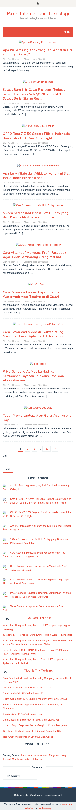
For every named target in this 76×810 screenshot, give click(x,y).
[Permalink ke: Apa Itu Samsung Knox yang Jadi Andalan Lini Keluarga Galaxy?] (38, 43)
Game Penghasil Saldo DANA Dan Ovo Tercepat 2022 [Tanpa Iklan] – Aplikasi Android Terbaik (35, 651)
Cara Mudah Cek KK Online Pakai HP (23, 693)
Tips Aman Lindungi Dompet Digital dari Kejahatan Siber (33, 731)
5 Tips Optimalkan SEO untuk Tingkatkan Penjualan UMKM (35, 699)
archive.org (45, 808)
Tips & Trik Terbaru (38, 670)
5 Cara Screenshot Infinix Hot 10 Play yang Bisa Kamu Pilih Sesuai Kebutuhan (35, 215)
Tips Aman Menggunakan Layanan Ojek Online (28, 736)
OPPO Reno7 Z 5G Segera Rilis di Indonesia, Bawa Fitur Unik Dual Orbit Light (36, 136)
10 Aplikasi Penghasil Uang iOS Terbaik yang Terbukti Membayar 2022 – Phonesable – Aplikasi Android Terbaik (37, 642)
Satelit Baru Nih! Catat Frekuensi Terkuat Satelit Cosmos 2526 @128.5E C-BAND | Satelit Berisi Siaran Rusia (34, 94)
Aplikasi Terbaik (38, 618)
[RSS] (38, 3)
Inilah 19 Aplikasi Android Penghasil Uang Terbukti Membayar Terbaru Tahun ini (34, 757)
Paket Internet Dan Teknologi (38, 13)
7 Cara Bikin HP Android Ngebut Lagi (22, 714)
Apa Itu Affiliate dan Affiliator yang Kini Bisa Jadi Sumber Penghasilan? (36, 175)
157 (46, 448)
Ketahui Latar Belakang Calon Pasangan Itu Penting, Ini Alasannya (32, 706)
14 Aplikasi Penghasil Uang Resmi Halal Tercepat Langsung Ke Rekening (36, 627)
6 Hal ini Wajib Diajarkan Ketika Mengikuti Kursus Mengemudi (36, 725)
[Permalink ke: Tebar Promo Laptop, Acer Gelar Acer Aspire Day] (38, 409)
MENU (66, 32)
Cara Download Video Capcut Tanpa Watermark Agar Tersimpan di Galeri (31, 294)
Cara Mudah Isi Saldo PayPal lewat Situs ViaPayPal (31, 719)
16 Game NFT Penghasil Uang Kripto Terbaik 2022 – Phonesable (37, 634)
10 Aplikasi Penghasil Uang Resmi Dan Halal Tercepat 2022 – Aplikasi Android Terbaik (36, 661)
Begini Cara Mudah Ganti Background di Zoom (27, 687)
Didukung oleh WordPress (28, 795)
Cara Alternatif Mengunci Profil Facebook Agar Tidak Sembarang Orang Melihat (34, 254)
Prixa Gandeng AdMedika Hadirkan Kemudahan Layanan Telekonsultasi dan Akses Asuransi (33, 375)
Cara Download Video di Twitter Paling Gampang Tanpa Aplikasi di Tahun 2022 (33, 334)
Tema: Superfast (53, 795)
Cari (5, 455)
